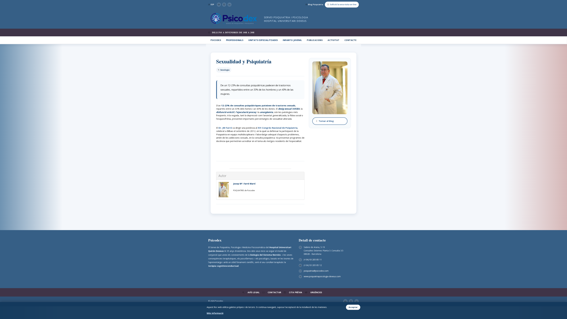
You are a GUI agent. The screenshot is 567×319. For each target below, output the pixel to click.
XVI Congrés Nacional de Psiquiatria (277, 127)
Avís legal (254, 292)
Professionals (234, 40)
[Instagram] (224, 5)
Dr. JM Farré (225, 127)
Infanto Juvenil (292, 40)
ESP (212, 4)
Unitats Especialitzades (263, 40)
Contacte (350, 40)
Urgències (316, 292)
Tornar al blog (326, 121)
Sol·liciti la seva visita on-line (343, 4)
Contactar (274, 292)
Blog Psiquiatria (315, 4)
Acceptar (353, 307)
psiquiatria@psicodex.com (316, 270)
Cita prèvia (295, 292)
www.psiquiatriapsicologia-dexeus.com (322, 276)
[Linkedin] (229, 5)
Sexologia (224, 70)
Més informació (215, 313)
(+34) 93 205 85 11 (313, 259)
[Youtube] (219, 5)
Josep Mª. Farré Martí (244, 183)
